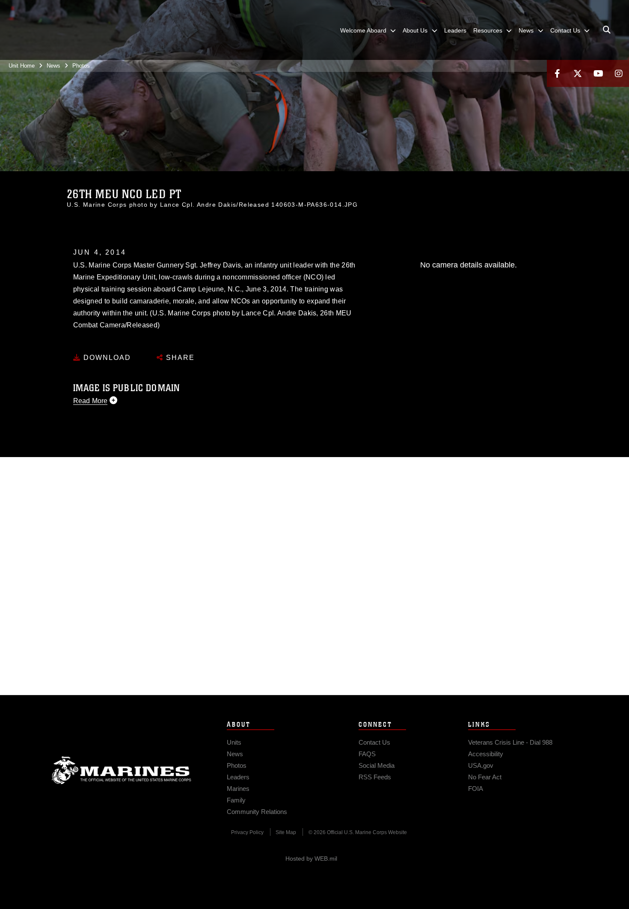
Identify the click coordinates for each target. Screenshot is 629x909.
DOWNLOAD (106, 357)
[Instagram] (618, 73)
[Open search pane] (606, 30)
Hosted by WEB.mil (311, 858)
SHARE (179, 357)
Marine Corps (121, 770)
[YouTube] (598, 73)
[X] (577, 73)
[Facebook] (557, 73)
